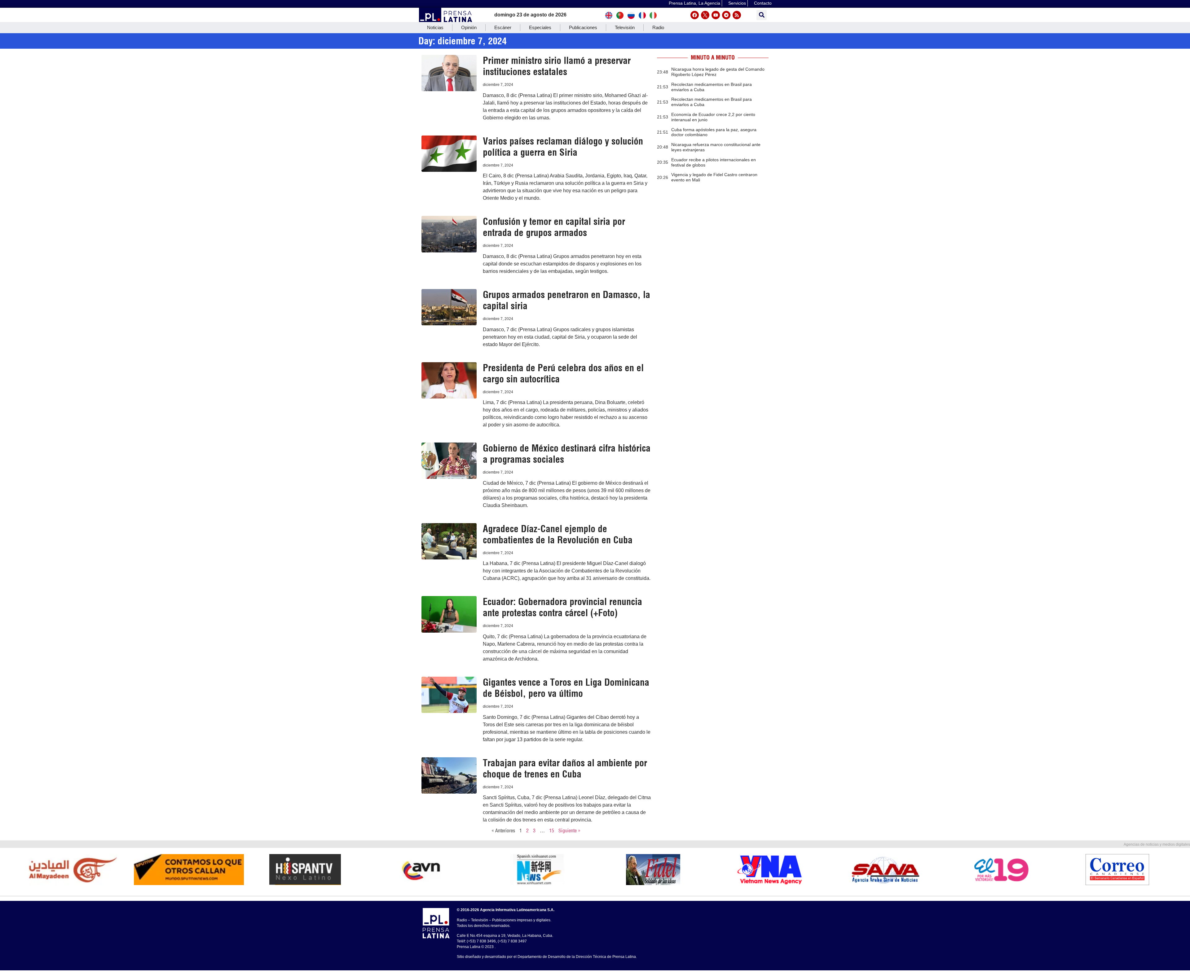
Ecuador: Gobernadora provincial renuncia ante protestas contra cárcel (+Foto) (562, 607)
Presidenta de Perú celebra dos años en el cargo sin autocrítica (563, 373)
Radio (658, 27)
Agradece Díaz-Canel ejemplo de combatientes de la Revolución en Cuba (557, 534)
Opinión (469, 27)
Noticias (435, 27)
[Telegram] (726, 15)
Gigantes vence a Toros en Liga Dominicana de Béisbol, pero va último (566, 687)
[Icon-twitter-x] (705, 15)
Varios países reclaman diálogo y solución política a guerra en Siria (563, 146)
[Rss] (737, 15)
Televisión (625, 27)
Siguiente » (569, 830)
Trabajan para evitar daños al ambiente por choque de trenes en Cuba (565, 768)
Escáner (502, 27)
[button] (761, 15)
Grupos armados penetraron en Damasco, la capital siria (566, 300)
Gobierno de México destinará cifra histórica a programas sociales (566, 453)
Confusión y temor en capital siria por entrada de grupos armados (554, 227)
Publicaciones (583, 27)
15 (551, 830)
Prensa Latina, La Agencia (694, 3)
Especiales (540, 27)
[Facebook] (694, 15)
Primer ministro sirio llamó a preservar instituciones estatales (557, 66)
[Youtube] (716, 15)
